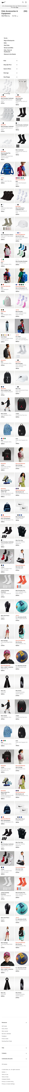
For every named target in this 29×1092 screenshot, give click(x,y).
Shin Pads (6, 45)
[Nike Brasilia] (22, 631)
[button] (11, 61)
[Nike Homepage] (4, 2)
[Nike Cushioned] (22, 141)
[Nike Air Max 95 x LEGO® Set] (7, 479)
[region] (14, 67)
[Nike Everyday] (22, 301)
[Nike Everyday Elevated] (22, 250)
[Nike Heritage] (22, 454)
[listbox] (15, 16)
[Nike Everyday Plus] (22, 581)
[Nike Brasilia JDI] (22, 479)
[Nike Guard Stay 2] (22, 506)
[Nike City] (7, 681)
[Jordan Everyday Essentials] (7, 581)
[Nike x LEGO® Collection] (7, 656)
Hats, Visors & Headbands (8, 50)
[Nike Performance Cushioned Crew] (22, 196)
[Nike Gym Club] (22, 556)
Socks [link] (5, 38)
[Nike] (7, 169)
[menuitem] (4, 1072)
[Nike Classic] (7, 404)
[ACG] (22, 429)
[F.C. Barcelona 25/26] (22, 606)
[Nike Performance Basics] (7, 224)
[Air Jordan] (22, 326)
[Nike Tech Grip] (22, 531)
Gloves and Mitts (8, 47)
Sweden (5, 1064)
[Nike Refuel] (7, 326)
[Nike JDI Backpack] (7, 506)
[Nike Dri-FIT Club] (22, 224)
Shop (17, 7)
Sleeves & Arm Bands (10, 54)
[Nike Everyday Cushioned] (7, 86)
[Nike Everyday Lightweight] (22, 86)
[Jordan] (22, 404)
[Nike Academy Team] (7, 378)
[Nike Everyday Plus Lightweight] (7, 141)
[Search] (23, 2)
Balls (5, 43)
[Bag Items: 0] (26, 2)
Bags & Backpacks (9, 40)
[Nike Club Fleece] (7, 606)
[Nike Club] (22, 378)
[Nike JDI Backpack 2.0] (22, 275)
